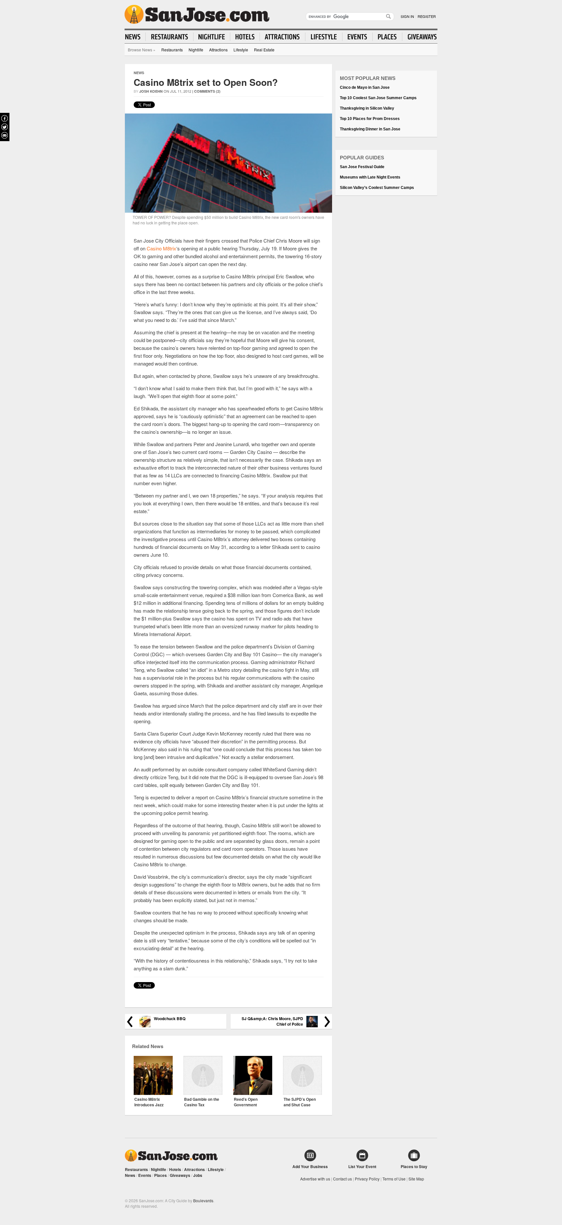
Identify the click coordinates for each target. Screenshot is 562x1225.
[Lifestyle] (323, 37)
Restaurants (172, 49)
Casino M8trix (161, 248)
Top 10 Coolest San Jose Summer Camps (378, 98)
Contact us (342, 1178)
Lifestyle (241, 49)
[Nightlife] (212, 37)
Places (160, 1175)
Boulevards (203, 1200)
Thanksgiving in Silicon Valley (367, 108)
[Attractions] (282, 37)
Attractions (218, 49)
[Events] (357, 37)
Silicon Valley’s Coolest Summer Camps (377, 187)
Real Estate (264, 49)
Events (144, 1175)
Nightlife (196, 49)
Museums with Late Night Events (370, 177)
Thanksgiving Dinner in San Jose (370, 129)
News (139, 72)
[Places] (387, 37)
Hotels (175, 1169)
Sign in (407, 16)
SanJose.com (197, 14)
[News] (135, 37)
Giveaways (180, 1175)
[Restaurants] (170, 37)
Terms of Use (394, 1178)
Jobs (197, 1175)
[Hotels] (245, 37)
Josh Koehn (151, 91)
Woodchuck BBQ (169, 1018)
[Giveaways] (419, 37)
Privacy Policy (367, 1178)
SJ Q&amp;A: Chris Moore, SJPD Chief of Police (272, 1021)
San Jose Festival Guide (362, 167)
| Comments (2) (206, 91)
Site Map (416, 1178)
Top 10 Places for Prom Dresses (370, 118)
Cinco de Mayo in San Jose (365, 87)
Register (427, 16)
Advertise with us (315, 1178)
